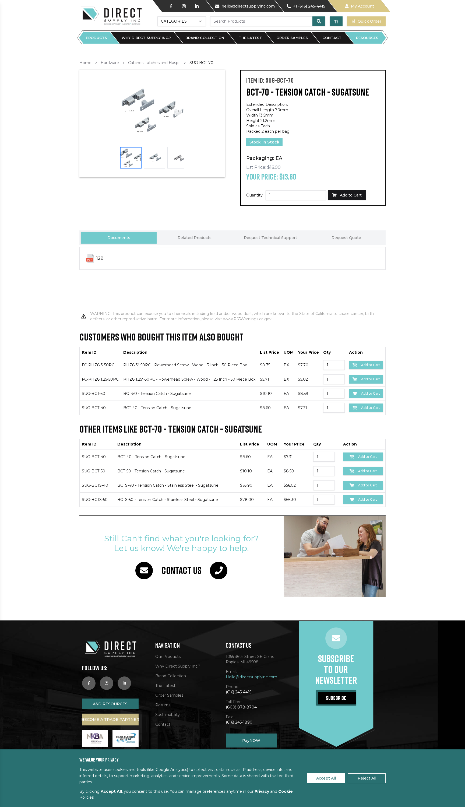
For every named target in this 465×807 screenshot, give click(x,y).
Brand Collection (204, 38)
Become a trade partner (110, 719)
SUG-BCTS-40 (95, 485)
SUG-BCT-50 (93, 393)
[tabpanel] (232, 274)
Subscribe (336, 697)
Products (96, 38)
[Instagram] (183, 6)
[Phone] (218, 570)
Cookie (285, 791)
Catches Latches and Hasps (154, 62)
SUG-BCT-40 (94, 407)
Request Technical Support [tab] (270, 237)
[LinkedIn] (196, 6)
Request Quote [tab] (346, 237)
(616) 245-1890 (239, 722)
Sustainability (167, 714)
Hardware (110, 62)
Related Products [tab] (195, 237)
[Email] (144, 570)
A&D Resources (110, 703)
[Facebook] (170, 6)
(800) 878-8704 (241, 707)
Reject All (367, 778)
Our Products (168, 656)
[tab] (131, 158)
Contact (331, 38)
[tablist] (232, 237)
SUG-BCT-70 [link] (201, 62)
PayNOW (251, 740)
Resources (367, 38)
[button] (152, 110)
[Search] (318, 21)
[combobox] (181, 21)
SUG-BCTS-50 (95, 499)
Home (85, 62)
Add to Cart (370, 365)
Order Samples (292, 38)
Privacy (262, 791)
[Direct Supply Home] (110, 15)
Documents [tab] (118, 237)
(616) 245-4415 (238, 692)
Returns (162, 705)
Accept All (326, 778)
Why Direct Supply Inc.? (146, 38)
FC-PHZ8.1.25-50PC (100, 379)
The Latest (250, 38)
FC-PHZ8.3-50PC (98, 365)
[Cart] (336, 21)
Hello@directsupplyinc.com (251, 677)
